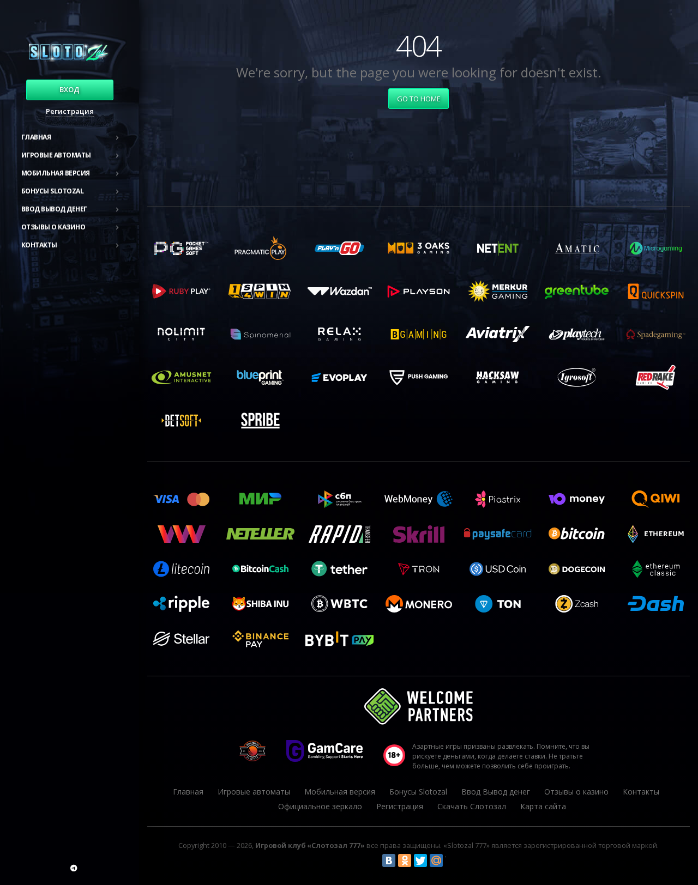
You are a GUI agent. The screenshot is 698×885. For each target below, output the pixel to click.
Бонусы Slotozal (52, 191)
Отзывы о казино (53, 227)
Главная (36, 137)
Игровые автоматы (56, 155)
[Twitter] (420, 860)
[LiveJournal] (452, 860)
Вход (69, 89)
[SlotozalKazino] (73, 868)
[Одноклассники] (404, 860)
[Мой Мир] (436, 860)
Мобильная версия (55, 173)
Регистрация (70, 111)
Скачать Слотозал (471, 806)
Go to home (419, 99)
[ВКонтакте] (388, 860)
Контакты (39, 245)
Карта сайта (543, 806)
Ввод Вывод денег (54, 209)
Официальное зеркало (320, 806)
